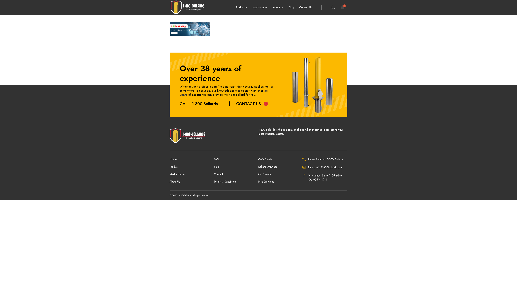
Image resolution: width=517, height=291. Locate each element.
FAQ (216, 159)
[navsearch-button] (333, 7)
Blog (291, 7)
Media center (260, 7)
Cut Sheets (264, 174)
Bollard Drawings (267, 167)
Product (239, 7)
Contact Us (305, 7)
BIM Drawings (266, 182)
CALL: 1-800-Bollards (199, 104)
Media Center (177, 174)
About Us (278, 7)
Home (173, 159)
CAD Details (265, 159)
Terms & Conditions (225, 182)
